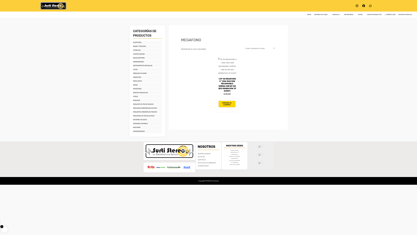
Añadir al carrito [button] (227, 104)
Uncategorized (139, 131)
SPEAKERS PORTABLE (140, 123)
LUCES (135, 69)
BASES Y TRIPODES (139, 46)
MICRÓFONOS (348, 14)
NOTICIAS (201, 157)
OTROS (360, 14)
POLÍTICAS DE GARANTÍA (207, 163)
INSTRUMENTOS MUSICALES (142, 65)
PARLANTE (136, 100)
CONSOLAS (336, 14)
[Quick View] (229, 98)
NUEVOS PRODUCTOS (374, 14)
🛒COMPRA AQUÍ (389, 14)
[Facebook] (363, 6)
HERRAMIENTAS (138, 62)
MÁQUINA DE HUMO (140, 73)
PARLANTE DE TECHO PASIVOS (143, 104)
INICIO (309, 14)
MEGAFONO (137, 77)
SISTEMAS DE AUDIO (320, 14)
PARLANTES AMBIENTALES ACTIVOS (145, 108)
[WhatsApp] (370, 6)
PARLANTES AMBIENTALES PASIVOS (145, 112)
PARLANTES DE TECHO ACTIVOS (143, 116)
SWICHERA (136, 127)
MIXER (135, 85)
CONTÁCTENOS (203, 166)
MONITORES (137, 89)
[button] (208, 6)
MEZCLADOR (137, 81)
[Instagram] (357, 6)
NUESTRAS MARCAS (405, 14)
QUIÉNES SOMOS (204, 154)
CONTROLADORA (139, 54)
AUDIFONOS (137, 42)
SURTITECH (202, 160)
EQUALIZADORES (139, 58)
